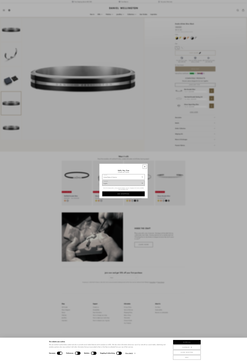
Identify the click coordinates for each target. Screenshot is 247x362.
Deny (187, 357)
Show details (129, 353)
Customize (186, 347)
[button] (145, 167)
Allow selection (187, 352)
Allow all (187, 342)
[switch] (77, 353)
